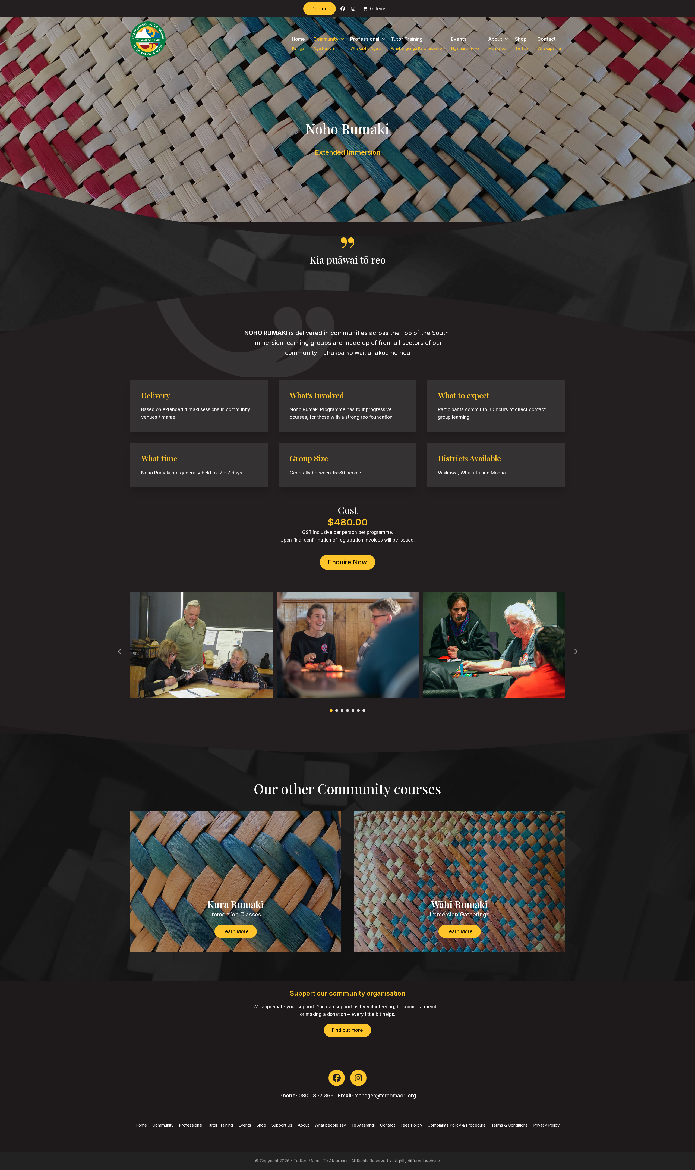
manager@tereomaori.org (385, 1096)
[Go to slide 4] (347, 710)
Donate (319, 8)
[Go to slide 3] (342, 710)
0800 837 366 (316, 1096)
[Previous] (119, 651)
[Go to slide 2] (336, 710)
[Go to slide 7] (363, 710)
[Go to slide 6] (358, 710)
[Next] (575, 651)
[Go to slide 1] (331, 710)
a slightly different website (415, 1160)
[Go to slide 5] (353, 710)
